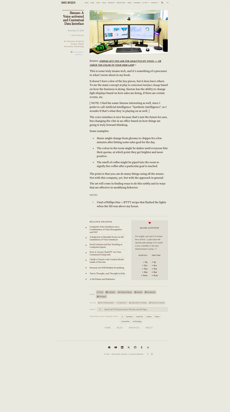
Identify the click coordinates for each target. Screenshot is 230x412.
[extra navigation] (167, 2)
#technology (79, 46)
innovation (125, 321)
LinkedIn (111, 292)
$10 (144, 265)
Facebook (151, 292)
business (129, 316)
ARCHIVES (134, 327)
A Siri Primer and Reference (102, 279)
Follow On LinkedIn (157, 303)
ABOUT (149, 327)
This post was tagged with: (104, 316)
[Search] (162, 2)
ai (122, 316)
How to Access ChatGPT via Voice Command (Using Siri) (105, 253)
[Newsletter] (109, 347)
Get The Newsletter (107, 303)
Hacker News (125, 292)
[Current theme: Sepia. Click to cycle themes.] (152, 354)
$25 (144, 268)
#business (71, 41)
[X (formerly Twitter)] (128, 347)
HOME (108, 327)
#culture (74, 44)
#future (81, 44)
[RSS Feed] (148, 347)
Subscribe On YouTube (139, 303)
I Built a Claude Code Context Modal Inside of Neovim (107, 260)
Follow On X (122, 303)
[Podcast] (141, 347)
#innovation (68, 46)
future (157, 316)
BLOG (120, 327)
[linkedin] (122, 347)
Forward (102, 296)
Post (101, 292)
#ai (65, 41)
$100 (144, 275)
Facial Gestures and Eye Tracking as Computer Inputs (106, 245)
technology (137, 321)
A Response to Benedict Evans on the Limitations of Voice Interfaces (107, 238)
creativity (139, 316)
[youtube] (116, 347)
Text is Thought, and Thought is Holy (107, 273)
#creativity (80, 41)
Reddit (139, 292)
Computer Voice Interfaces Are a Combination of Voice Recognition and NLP (106, 229)
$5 (145, 262)
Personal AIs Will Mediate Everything (107, 267)
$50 (144, 272)
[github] (135, 347)
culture (149, 316)
